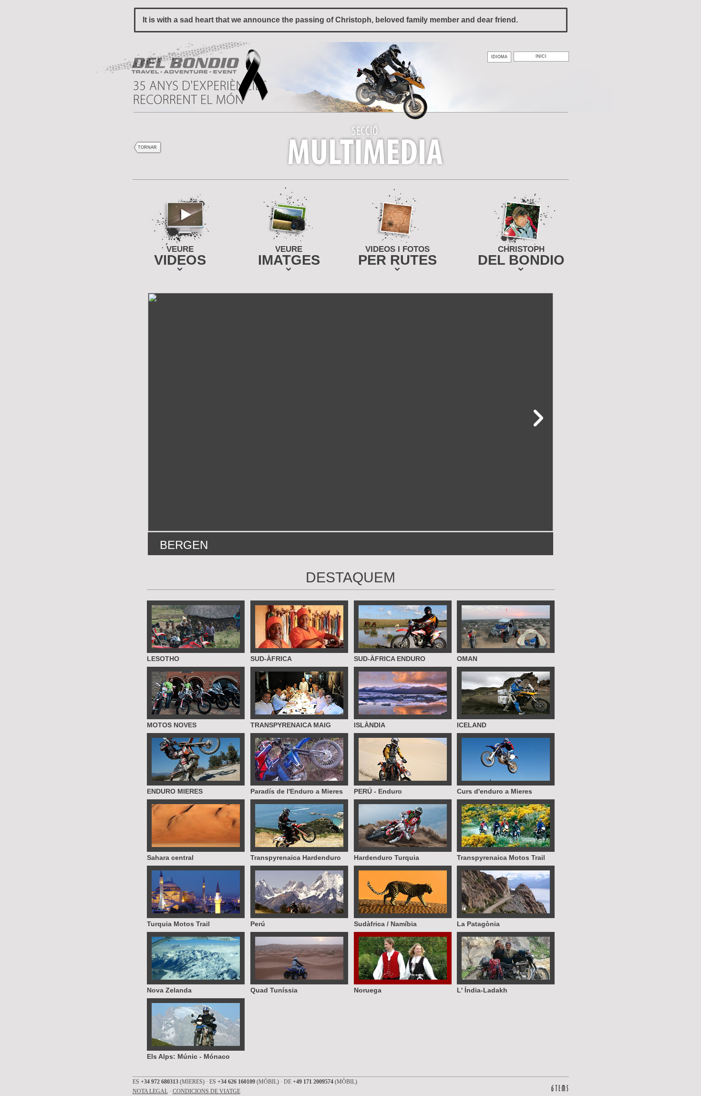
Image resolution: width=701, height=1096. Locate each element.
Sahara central (170, 857)
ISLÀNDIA (369, 724)
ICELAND (471, 724)
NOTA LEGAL (150, 1091)
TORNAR (147, 147)
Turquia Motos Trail (178, 923)
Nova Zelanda (169, 989)
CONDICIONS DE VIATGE (206, 1091)
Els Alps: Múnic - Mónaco (188, 1056)
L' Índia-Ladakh (482, 989)
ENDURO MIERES (175, 791)
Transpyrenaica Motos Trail (501, 857)
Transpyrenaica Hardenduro (295, 857)
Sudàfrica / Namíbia (385, 923)
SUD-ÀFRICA (271, 658)
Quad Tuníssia (274, 989)
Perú (257, 923)
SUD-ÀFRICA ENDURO (389, 658)
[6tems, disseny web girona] (560, 1088)
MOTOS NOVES (171, 724)
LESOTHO (163, 658)
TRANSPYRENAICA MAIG (290, 724)
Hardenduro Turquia (386, 857)
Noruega (367, 989)
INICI (541, 56)
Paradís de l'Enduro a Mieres (296, 791)
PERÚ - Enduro (378, 791)
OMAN (467, 658)
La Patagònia (478, 923)
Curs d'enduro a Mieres (494, 791)
